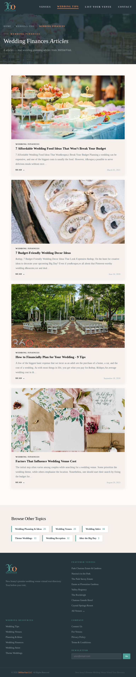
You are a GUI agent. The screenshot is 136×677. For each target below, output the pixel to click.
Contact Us (77, 626)
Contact (125, 7)
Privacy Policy (79, 637)
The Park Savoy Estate (82, 579)
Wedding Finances (14, 642)
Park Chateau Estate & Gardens (86, 568)
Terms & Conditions (81, 642)
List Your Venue (98, 7)
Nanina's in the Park (81, 573)
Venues (45, 7)
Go (126, 656)
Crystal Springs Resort (82, 605)
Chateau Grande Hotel (82, 600)
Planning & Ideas (14, 637)
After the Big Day (89, 538)
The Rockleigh (79, 595)
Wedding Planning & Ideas (30, 529)
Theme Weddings (25, 538)
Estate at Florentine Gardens (85, 584)
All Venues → (78, 611)
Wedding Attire (95, 529)
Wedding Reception (57, 538)
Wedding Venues (66, 529)
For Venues (77, 632)
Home (7, 26)
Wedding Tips (68, 6)
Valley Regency (79, 589)
